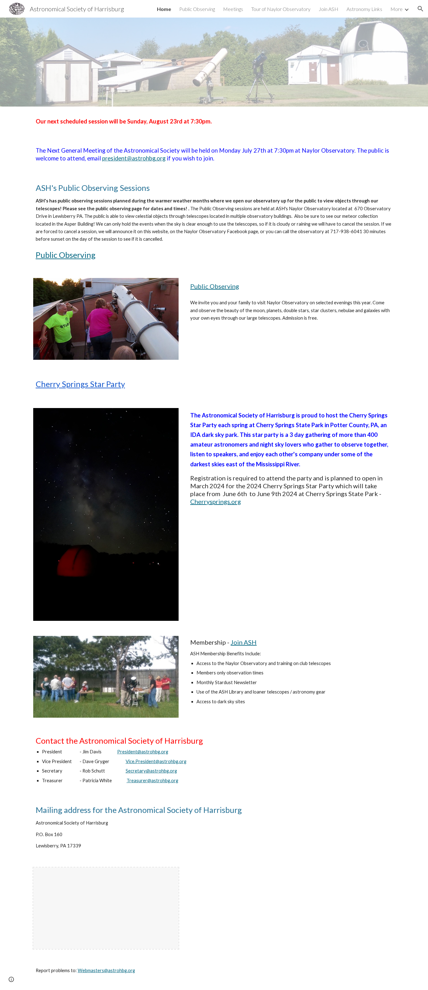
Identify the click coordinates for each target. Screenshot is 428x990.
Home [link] (164, 9)
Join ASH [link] (328, 9)
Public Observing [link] (197, 9)
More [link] (396, 9)
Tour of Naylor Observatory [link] (281, 9)
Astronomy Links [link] (364, 9)
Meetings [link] (233, 9)
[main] (214, 121)
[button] (420, 8)
